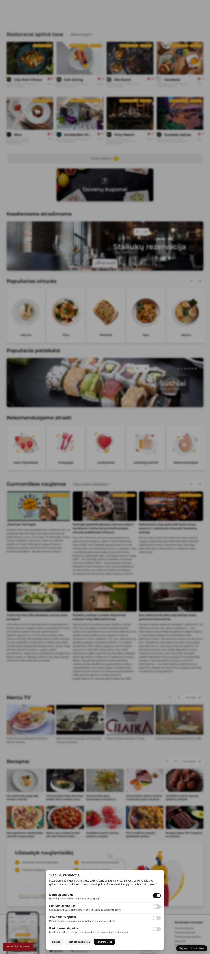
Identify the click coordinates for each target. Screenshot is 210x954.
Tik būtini (56, 941)
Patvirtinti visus (104, 941)
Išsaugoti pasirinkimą (79, 941)
